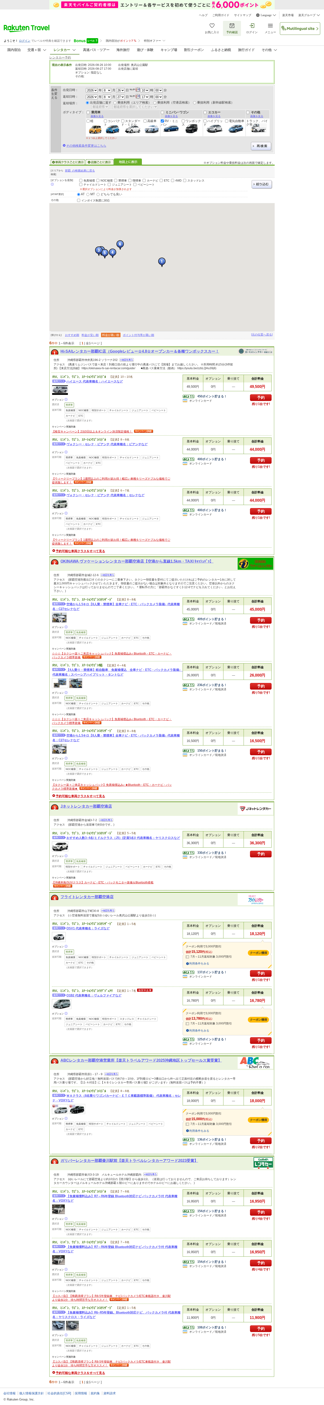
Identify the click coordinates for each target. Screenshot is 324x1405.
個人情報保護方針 (31, 1393)
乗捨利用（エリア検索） (134, 102)
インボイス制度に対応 (95, 200)
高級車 (152, 121)
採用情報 (81, 1393)
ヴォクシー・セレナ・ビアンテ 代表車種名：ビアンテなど (107, 444)
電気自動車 (236, 121)
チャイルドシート (94, 184)
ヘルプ (203, 15)
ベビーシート (146, 184)
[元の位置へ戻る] (262, 334)
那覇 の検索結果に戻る (80, 170)
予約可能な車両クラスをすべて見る (80, 551)
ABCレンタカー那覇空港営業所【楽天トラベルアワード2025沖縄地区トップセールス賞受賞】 (141, 1060)
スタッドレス (195, 180)
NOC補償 (107, 180)
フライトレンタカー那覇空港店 (87, 897)
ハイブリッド (213, 122)
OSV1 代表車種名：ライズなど (88, 928)
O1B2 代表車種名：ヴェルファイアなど (93, 995)
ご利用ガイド (220, 15)
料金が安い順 (90, 335)
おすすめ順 (72, 335)
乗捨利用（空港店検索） (174, 102)
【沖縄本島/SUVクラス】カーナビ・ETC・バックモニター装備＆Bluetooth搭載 (102, 882)
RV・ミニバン (169, 122)
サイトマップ (242, 15)
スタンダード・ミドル (130, 122)
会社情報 (9, 1393)
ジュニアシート (122, 184)
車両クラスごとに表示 (68, 162)
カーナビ (152, 180)
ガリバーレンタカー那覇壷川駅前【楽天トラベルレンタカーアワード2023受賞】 (129, 1161)
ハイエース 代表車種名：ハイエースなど (94, 381)
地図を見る (127, 360)
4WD (178, 180)
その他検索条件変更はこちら (86, 145)
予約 (261, 398)
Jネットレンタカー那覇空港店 (86, 806)
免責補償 (89, 180)
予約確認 (232, 32)
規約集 (95, 1393)
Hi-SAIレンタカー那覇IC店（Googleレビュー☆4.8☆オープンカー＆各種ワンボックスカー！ (139, 351)
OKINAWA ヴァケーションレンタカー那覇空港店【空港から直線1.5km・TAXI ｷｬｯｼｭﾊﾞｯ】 (136, 561)
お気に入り (212, 32)
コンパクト (112, 122)
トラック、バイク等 (257, 122)
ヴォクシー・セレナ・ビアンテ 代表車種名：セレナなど (105, 495)
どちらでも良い (111, 194)
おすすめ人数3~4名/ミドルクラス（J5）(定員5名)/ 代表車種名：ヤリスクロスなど (123, 838)
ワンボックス (191, 122)
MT (92, 194)
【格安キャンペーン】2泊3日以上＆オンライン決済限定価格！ (92, 431)
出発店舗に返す (100, 102)
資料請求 (109, 1393)
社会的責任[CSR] (59, 1393)
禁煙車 (122, 180)
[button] (162, 262)
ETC (167, 180)
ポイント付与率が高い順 (138, 335)
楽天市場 (288, 15)
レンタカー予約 (60, 57)
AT (83, 194)
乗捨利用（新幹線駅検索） (215, 102)
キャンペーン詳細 (143, 431)
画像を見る (97, 116)
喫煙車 (137, 180)
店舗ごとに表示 (100, 162)
